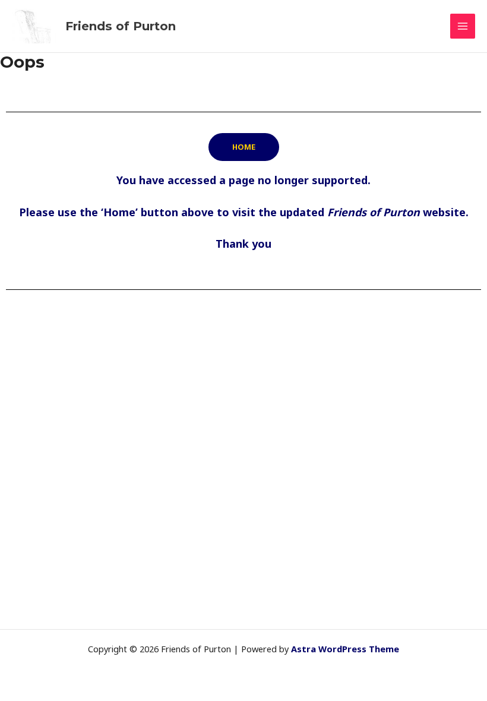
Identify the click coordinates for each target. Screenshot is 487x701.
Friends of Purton (120, 26)
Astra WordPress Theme (345, 649)
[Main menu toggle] (462, 26)
